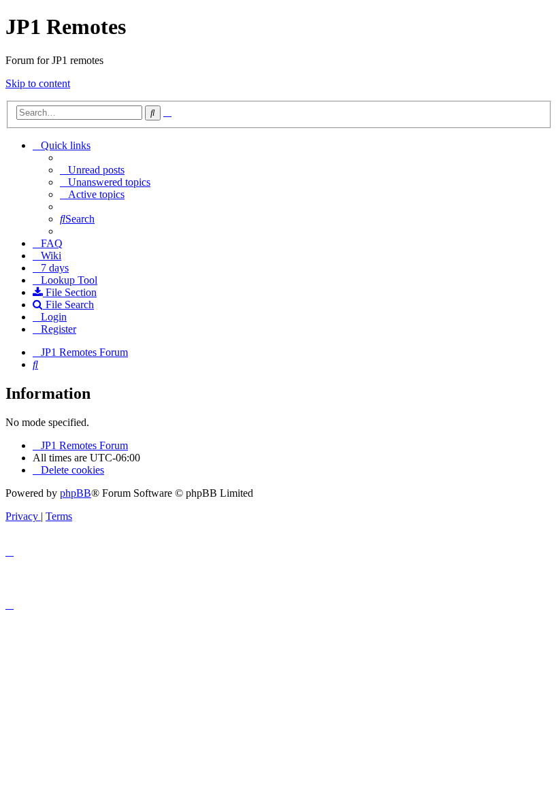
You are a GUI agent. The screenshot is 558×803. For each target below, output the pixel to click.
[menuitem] (92, 170)
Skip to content (37, 83)
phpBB (75, 493)
